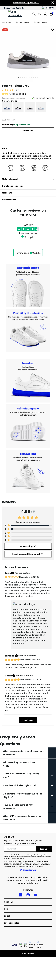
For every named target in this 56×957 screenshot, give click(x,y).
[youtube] (35, 894)
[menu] (3, 14)
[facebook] (20, 894)
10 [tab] (37, 77)
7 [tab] (31, 77)
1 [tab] (18, 77)
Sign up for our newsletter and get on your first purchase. (23, 842)
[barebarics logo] (18, 14)
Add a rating (26, 546)
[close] (52, 2)
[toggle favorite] (52, 29)
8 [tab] (33, 77)
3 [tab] (22, 77)
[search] (34, 14)
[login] (45, 14)
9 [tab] (35, 77)
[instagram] (28, 894)
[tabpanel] (28, 54)
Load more (28, 720)
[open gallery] (28, 54)
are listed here (38, 866)
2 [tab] (20, 77)
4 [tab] (24, 77)
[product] (7, 107)
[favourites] (40, 14)
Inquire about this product (26, 554)
